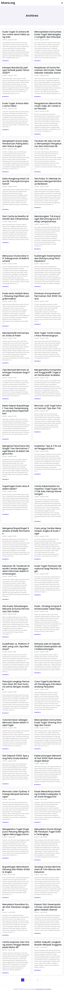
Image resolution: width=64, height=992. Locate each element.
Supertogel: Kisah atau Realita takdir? (15, 487)
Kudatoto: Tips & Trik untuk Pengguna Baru (47, 447)
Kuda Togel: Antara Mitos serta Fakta (15, 105)
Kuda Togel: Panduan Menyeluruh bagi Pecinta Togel (48, 568)
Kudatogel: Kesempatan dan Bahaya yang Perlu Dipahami (47, 258)
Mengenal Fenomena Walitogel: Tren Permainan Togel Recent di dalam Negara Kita (16, 449)
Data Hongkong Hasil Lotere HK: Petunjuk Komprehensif (15, 181)
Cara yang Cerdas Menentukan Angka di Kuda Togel (47, 531)
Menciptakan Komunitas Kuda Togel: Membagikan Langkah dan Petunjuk (47, 34)
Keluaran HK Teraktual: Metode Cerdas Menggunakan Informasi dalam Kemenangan (16, 569)
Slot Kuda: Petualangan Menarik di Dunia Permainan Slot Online (15, 609)
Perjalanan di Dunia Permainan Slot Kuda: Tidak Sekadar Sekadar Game (47, 70)
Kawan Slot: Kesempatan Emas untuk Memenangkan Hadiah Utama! (47, 907)
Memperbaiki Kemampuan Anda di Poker (15, 334)
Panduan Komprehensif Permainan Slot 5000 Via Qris (48, 296)
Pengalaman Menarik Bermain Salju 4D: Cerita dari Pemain (47, 106)
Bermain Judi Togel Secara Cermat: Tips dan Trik (48, 407)
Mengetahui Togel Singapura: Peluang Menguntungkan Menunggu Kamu (15, 832)
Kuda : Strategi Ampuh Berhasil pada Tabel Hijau (47, 607)
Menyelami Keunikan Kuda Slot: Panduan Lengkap (15, 907)
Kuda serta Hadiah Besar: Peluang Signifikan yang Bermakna (15, 296)
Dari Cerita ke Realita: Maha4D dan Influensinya (15, 217)
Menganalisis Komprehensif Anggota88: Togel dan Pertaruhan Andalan (47, 372)
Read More (5, 60)
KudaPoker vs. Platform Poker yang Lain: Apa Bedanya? (15, 646)
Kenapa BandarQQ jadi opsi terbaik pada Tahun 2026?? (15, 70)
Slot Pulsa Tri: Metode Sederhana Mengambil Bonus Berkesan (48, 181)
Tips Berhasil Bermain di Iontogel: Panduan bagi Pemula (16, 372)
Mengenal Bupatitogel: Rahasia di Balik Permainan (16, 531)
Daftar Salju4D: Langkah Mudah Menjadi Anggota (48, 943)
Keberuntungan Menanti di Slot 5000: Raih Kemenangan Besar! (48, 758)
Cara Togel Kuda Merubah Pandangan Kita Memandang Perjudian (48, 684)
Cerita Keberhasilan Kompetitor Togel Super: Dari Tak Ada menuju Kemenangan (48, 490)
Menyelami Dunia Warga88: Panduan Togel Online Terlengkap (48, 832)
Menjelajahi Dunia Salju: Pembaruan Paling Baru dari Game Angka (15, 143)
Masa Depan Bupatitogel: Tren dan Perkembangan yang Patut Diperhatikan (15, 409)
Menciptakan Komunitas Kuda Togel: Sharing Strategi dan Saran (48, 722)
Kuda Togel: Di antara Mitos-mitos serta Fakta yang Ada (16, 34)
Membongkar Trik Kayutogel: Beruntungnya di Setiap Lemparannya (47, 219)
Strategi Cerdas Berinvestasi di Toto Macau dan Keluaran (47, 869)
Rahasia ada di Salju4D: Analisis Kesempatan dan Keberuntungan (47, 646)
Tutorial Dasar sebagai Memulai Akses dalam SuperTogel (15, 722)
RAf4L (5, 39)
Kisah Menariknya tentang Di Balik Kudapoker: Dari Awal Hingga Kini (47, 794)
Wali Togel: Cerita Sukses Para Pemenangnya (47, 334)
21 (37, 980)
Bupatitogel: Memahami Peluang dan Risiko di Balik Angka (16, 869)
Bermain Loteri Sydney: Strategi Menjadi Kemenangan (15, 794)
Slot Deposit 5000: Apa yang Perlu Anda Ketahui (15, 757)
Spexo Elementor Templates (43, 989)
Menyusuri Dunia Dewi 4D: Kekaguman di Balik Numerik (15, 258)
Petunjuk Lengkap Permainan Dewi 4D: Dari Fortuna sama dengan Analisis (15, 685)
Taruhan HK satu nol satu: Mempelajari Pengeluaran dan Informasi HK (47, 143)
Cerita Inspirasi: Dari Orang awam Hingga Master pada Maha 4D (15, 945)
